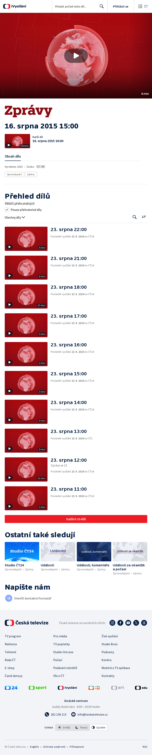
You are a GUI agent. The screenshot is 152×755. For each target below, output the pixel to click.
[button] (76, 55)
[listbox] (81, 727)
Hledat (101, 6)
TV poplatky (61, 644)
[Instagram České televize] (112, 623)
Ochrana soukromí (54, 746)
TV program (13, 636)
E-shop (9, 668)
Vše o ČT (59, 676)
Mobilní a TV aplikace (116, 668)
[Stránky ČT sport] (38, 689)
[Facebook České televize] (120, 623)
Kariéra (106, 660)
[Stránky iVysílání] (67, 689)
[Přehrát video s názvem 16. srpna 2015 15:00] (76, 56)
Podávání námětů (65, 668)
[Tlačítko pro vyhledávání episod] (134, 217)
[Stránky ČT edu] (141, 689)
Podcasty (108, 652)
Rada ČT (10, 660)
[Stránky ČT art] (117, 689)
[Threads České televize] (144, 623)
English (34, 746)
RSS (145, 746)
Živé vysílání (110, 636)
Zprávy (31, 174)
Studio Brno (110, 644)
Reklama (11, 644)
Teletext (10, 652)
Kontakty (108, 676)
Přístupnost (77, 746)
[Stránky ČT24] (11, 689)
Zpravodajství (14, 174)
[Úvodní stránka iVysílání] (18, 6)
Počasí (57, 660)
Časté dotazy (13, 676)
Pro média (60, 636)
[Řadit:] (144, 216)
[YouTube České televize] (128, 623)
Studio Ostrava (63, 652)
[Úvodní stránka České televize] (27, 623)
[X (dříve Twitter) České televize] (136, 623)
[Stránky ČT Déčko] (94, 689)
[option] (64, 727)
